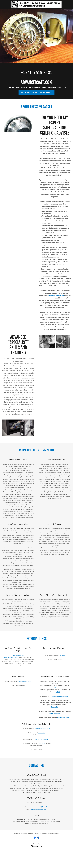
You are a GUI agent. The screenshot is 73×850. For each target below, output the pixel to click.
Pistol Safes (41, 743)
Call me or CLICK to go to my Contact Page (36, 92)
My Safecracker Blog (18, 655)
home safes (41, 733)
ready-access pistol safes (41, 739)
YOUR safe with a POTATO (42, 728)
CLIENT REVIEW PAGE (25, 681)
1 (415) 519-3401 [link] (37, 72)
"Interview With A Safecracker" (59, 696)
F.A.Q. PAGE (61, 655)
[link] (36, 4)
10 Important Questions (11, 657)
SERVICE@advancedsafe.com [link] (38, 809)
